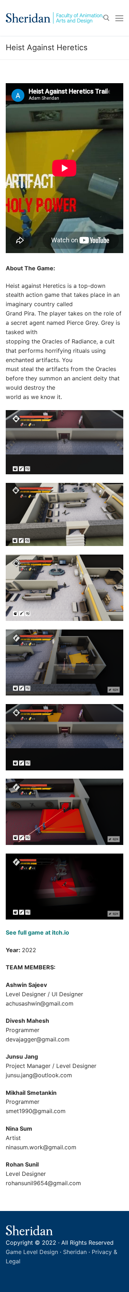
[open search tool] (106, 18)
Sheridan (75, 1251)
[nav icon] (119, 17)
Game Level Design (32, 1251)
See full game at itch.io (37, 932)
